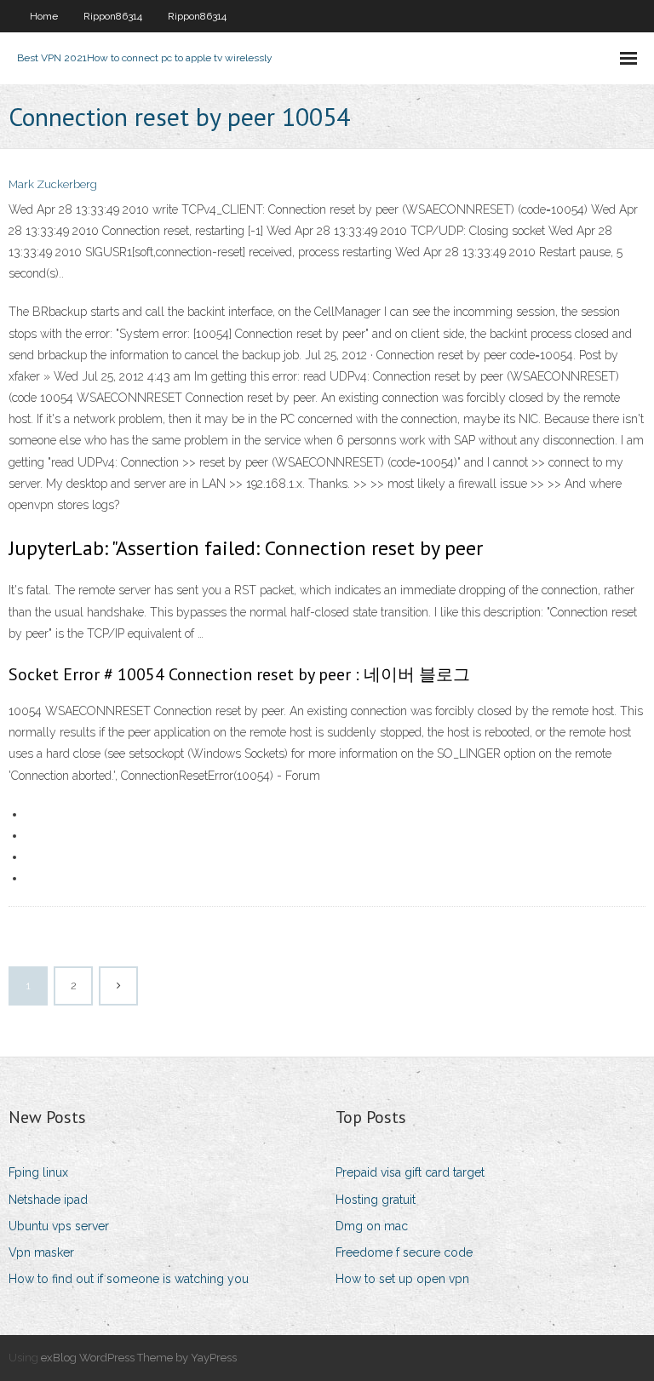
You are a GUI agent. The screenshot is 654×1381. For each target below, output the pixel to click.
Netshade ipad (48, 1199)
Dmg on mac (372, 1226)
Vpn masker (41, 1252)
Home (44, 16)
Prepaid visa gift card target (410, 1172)
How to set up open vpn (402, 1279)
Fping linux (38, 1172)
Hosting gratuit (376, 1199)
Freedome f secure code (404, 1252)
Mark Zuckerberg (53, 184)
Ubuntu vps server (59, 1226)
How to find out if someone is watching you (129, 1279)
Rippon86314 (112, 16)
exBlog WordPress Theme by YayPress (139, 1357)
